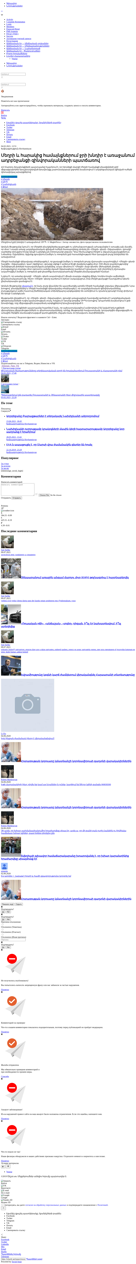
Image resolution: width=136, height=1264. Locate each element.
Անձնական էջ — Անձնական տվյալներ (27, 43)
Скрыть (19, 904)
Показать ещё (7, 904)
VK (17, 366)
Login (8, 24)
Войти (4, 115)
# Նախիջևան (8, 184)
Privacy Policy (12, 34)
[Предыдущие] (3, 1166)
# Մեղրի (5, 179)
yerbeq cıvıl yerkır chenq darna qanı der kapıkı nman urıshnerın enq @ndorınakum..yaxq (38, 601)
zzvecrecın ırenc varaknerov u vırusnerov (18, 555)
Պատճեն (34, 1259)
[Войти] (2, 113)
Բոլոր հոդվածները (16, 53)
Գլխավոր (11, 3)
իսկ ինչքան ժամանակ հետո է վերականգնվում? (27, 738)
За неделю (5, 466)
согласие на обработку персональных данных (46, 1205)
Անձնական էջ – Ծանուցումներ (23, 51)
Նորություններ (14, 6)
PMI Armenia (12, 31)
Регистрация (12, 41)
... (2, 10)
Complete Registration (15, 22)
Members (10, 26)
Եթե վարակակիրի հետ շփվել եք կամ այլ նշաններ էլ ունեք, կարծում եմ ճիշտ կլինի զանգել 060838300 (56, 784)
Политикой (102, 1205)
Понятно (5, 990)
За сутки (5, 463)
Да (3, 912)
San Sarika (5, 550)
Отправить (16, 498)
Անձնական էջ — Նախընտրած (23, 48)
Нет (8, 912)
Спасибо (5, 1076)
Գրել (3, 118)
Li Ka (3, 733)
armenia (4, 871)
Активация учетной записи (18, 38)
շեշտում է (27, 286)
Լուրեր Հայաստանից (18, 56)
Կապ (15, 58)
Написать (5, 110)
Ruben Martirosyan (9, 779)
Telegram (5, 366)
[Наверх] (3, 1208)
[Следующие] (8, 1166)
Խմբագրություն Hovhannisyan (16, 149)
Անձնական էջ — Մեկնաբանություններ (27, 46)
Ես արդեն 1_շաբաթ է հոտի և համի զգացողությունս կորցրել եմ (36, 876)
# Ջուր (4, 187)
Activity (9, 19)
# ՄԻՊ (4, 182)
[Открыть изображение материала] (52, 239)
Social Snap (17, 1262)
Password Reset (13, 29)
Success (9, 36)
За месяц (5, 468)
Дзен (12, 366)
